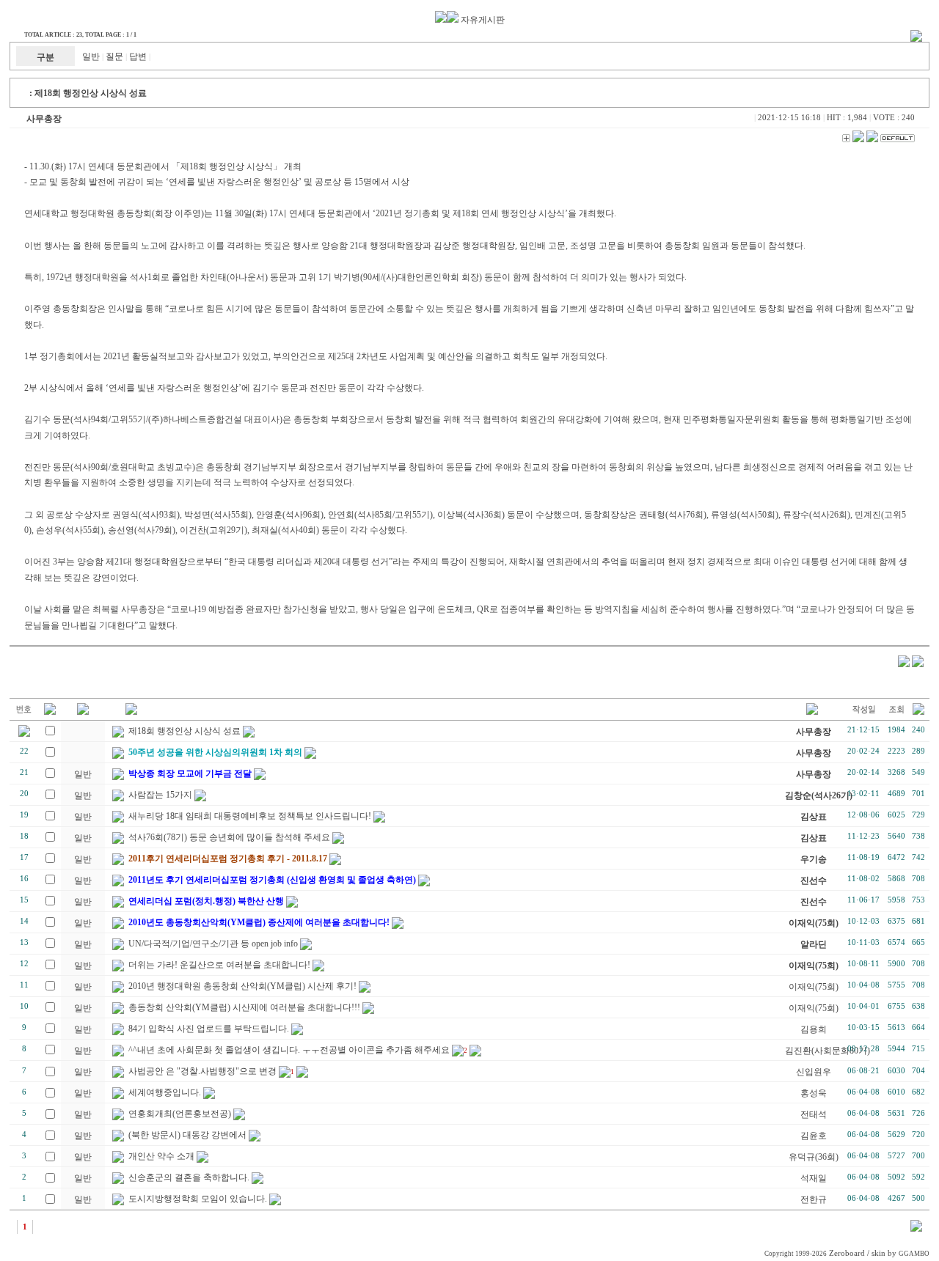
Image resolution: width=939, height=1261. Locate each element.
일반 (91, 56)
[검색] (916, 1229)
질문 (114, 56)
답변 (138, 56)
